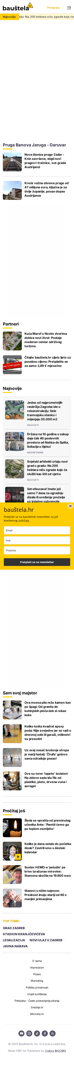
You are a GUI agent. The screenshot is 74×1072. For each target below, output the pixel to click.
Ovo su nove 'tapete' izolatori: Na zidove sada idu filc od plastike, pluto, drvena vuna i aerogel (46, 780)
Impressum (37, 967)
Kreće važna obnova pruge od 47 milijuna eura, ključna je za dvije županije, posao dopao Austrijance (46, 189)
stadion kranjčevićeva (24, 934)
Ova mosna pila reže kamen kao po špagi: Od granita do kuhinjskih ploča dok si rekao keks (47, 709)
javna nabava (15, 946)
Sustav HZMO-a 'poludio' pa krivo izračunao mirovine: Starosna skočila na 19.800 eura (47, 871)
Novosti (33, 425)
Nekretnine (35, 452)
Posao (37, 974)
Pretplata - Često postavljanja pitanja (37, 1000)
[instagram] (29, 1033)
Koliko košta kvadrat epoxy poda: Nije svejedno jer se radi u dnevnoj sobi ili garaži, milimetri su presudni (47, 732)
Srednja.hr (37, 1007)
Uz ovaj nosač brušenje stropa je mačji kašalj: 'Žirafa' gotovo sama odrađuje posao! (46, 754)
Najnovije (12, 388)
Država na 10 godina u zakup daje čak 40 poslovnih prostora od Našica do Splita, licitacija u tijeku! (48, 440)
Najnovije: (9, 16)
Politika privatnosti (37, 987)
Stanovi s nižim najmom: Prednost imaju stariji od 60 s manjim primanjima (45, 895)
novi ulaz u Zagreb (46, 940)
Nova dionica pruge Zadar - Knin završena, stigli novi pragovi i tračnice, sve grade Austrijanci (45, 161)
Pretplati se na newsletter (37, 562)
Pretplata (53, 7)
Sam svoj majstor (20, 692)
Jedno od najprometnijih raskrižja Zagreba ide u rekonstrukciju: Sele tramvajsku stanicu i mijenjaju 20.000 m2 (44, 411)
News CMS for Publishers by (37, 1050)
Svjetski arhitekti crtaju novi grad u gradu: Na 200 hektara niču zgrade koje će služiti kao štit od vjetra (47, 468)
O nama (37, 960)
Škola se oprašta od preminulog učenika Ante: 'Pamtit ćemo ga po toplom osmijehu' (47, 824)
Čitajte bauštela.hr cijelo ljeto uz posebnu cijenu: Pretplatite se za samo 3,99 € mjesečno (47, 362)
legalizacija (14, 940)
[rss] (53, 1033)
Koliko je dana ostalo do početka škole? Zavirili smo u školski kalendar (47, 848)
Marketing (37, 980)
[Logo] (18, 6)
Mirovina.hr (37, 1014)
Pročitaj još (14, 810)
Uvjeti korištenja (37, 994)
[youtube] (21, 1033)
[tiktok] (37, 1033)
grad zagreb (14, 928)
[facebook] (45, 1033)
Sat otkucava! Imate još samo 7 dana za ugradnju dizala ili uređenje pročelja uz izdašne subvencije (46, 495)
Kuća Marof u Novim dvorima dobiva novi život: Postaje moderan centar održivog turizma (45, 340)
